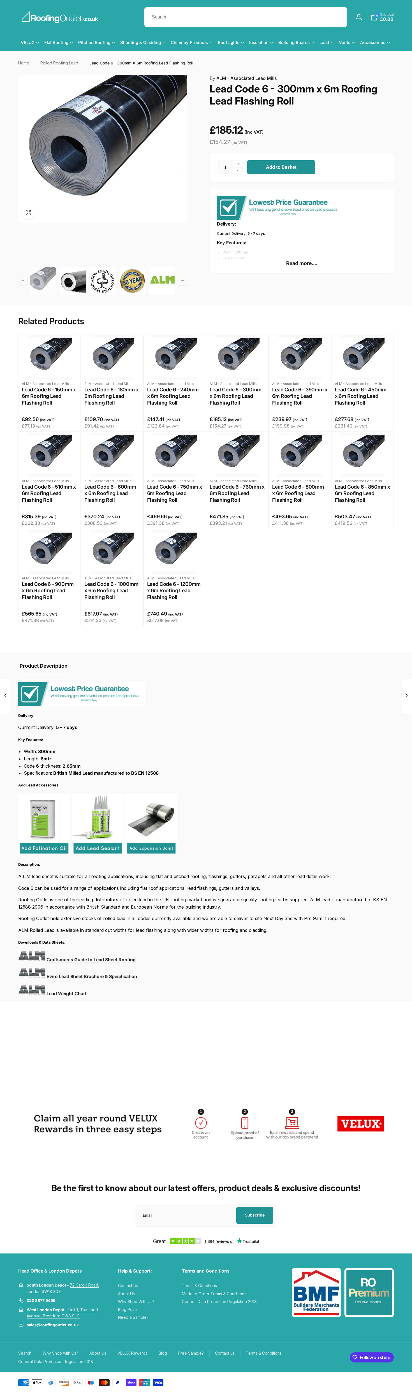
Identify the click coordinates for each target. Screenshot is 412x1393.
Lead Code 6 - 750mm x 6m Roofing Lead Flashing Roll (174, 493)
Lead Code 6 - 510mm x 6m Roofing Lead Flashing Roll (49, 493)
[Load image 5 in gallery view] (162, 281)
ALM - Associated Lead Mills (243, 78)
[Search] (337, 17)
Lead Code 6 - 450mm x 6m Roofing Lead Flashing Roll (361, 396)
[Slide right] (182, 280)
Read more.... (301, 263)
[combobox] (245, 17)
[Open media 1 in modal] (102, 149)
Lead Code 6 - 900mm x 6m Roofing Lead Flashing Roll (48, 590)
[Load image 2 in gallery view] (73, 281)
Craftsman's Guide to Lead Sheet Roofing (91, 959)
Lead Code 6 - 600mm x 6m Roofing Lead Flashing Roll (110, 493)
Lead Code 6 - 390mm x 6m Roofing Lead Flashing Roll (299, 396)
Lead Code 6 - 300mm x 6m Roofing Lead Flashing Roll (235, 396)
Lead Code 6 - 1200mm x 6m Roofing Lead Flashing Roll (174, 590)
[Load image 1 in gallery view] (43, 281)
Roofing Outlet (356, 1382)
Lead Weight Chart (67, 993)
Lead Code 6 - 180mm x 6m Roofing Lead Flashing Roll (111, 396)
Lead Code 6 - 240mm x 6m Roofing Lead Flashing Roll (173, 396)
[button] (382, 17)
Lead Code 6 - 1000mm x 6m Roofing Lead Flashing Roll (111, 590)
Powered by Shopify (380, 1382)
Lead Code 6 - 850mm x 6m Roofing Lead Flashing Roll (362, 493)
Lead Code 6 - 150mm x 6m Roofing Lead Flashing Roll (49, 396)
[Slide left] (23, 280)
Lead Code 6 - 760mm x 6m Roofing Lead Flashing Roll (237, 493)
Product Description (44, 666)
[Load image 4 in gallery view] (132, 281)
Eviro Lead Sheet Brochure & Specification (92, 976)
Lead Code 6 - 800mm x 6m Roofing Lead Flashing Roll (298, 493)
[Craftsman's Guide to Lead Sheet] (31, 976)
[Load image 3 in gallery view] (102, 281)
